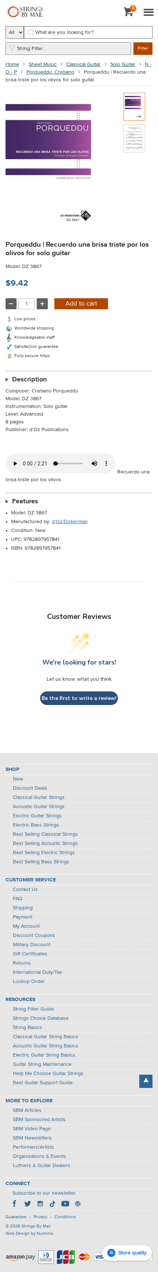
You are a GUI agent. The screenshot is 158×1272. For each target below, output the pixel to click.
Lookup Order (29, 981)
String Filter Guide (33, 1009)
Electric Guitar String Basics (44, 1055)
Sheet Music (43, 64)
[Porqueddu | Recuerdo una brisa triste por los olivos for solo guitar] (134, 107)
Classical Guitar (83, 64)
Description (29, 379)
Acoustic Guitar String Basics (45, 1046)
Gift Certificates (30, 953)
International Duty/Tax (37, 972)
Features (25, 501)
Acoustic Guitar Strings (39, 806)
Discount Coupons (34, 935)
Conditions (65, 1217)
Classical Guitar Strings (39, 797)
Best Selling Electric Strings (44, 852)
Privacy (40, 1217)
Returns (22, 963)
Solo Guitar (122, 64)
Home (12, 64)
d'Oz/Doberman (70, 521)
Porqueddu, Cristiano (50, 72)
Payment (22, 917)
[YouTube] (65, 1205)
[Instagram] (40, 1205)
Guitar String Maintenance (42, 1064)
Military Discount (31, 944)
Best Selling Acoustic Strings (45, 843)
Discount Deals (30, 788)
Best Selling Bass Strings (41, 861)
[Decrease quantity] (11, 303)
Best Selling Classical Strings (45, 834)
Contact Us (25, 889)
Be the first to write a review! (79, 698)
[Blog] (77, 1205)
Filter (143, 48)
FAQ (17, 898)
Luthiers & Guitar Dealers (41, 1165)
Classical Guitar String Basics (45, 1036)
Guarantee (16, 1217)
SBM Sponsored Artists (39, 1119)
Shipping (23, 907)
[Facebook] (15, 1205)
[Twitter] (27, 1205)
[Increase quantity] (42, 303)
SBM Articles (27, 1110)
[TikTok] (52, 1205)
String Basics (27, 1027)
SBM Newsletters (32, 1138)
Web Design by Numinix (29, 1234)
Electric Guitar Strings (37, 815)
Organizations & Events (39, 1156)
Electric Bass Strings (36, 825)
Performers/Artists (33, 1147)
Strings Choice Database (41, 1018)
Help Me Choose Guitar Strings (48, 1073)
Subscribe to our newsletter (44, 1193)
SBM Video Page (32, 1128)
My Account (26, 926)
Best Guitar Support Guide (43, 1082)
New (18, 779)
